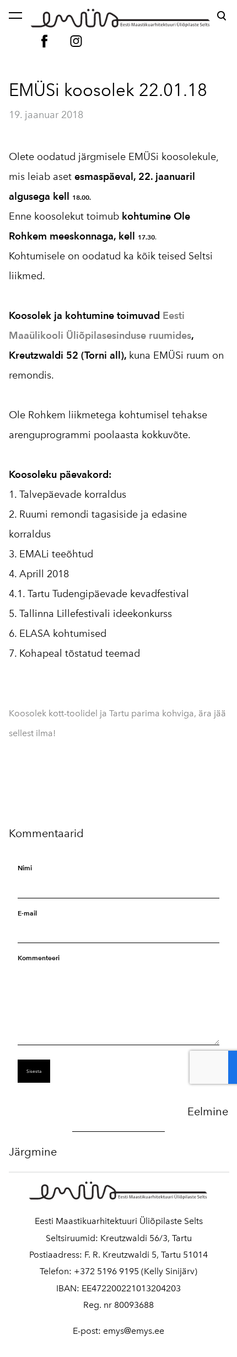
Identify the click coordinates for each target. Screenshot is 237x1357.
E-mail (27, 913)
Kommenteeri (39, 958)
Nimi (25, 868)
